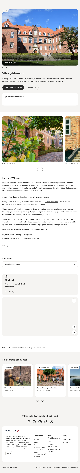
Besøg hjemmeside (15, 96)
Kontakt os (66, 442)
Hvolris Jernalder (51, 202)
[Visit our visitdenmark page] (40, 421)
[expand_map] (74, 300)
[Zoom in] (74, 327)
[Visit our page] (34, 421)
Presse (36, 439)
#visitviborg (20, 238)
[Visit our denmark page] (28, 421)
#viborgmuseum (8, 238)
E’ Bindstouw (40, 204)
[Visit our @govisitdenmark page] (46, 421)
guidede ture (15, 212)
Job (49, 442)
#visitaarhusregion (32, 238)
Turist (36, 442)
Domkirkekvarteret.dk (38, 229)
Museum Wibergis (12, 87)
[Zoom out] (74, 332)
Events (31, 87)
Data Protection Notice (43, 467)
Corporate (37, 445)
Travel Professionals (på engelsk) (40, 454)
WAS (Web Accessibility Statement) (65, 467)
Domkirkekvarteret (48, 219)
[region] (40, 316)
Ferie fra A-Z (67, 439)
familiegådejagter (29, 212)
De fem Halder (17, 204)
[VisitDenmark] (12, 431)
